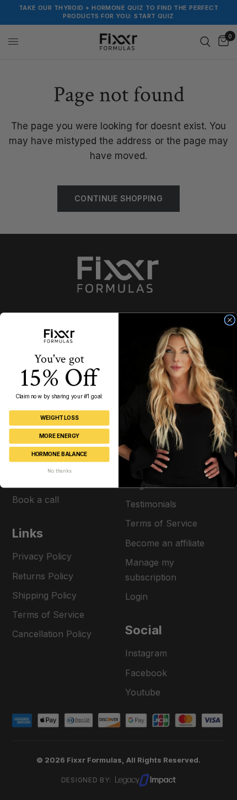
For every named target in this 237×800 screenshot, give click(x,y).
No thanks (59, 471)
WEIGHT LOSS (59, 417)
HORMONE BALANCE (59, 454)
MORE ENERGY (59, 435)
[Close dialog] (230, 320)
